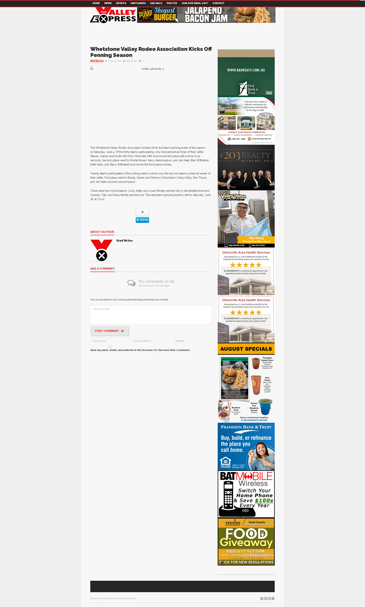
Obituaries (138, 3)
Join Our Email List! (195, 3)
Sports (121, 3)
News (108, 3)
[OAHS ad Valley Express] (246, 271)
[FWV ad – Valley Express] (246, 120)
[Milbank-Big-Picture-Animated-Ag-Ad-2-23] (246, 73)
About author (102, 232)
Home (96, 3)
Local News (97, 61)
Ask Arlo (156, 3)
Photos (172, 3)
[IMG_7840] (246, 382)
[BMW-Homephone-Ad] (246, 493)
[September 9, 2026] (246, 541)
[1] (246, 218)
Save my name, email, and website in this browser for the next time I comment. (140, 350)
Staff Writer (131, 61)
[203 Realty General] (246, 167)
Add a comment (102, 268)
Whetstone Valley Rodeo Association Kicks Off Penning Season (151, 52)
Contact (218, 3)
